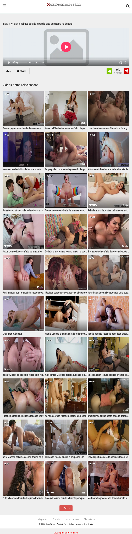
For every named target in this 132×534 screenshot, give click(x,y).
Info (9, 71)
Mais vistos (89, 519)
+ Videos (66, 508)
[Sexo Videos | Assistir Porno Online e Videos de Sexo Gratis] (66, 4)
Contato (56, 519)
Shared (22, 71)
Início (5, 23)
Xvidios (15, 23)
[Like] (109, 71)
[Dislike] (126, 71)
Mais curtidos (72, 519)
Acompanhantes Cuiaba (66, 532)
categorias (42, 519)
